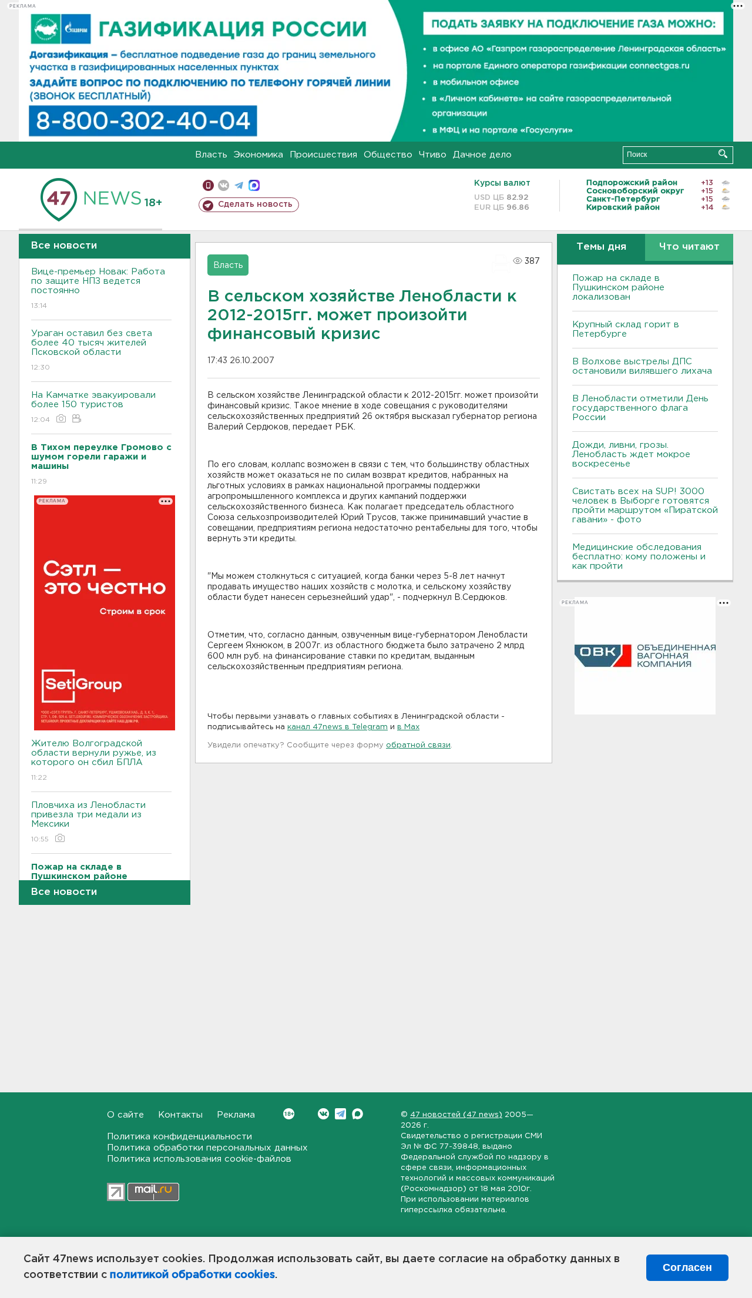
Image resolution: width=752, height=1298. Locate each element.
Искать (723, 153)
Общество (388, 155)
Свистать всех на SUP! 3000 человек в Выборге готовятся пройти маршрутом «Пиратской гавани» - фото (645, 506)
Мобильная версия (208, 185)
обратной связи (418, 745)
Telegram (340, 1113)
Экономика (258, 155)
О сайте (125, 1115)
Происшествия (323, 155)
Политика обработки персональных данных (207, 1148)
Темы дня (601, 247)
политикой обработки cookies (192, 1275)
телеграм (238, 185)
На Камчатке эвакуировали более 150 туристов (93, 407)
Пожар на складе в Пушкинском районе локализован (618, 287)
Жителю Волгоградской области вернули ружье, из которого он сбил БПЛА (93, 760)
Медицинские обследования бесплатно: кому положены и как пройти (639, 557)
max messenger (254, 185)
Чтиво (432, 155)
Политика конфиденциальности (179, 1137)
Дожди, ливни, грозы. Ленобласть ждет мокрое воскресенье (631, 454)
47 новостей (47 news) (456, 1115)
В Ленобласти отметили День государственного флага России (640, 408)
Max (357, 1113)
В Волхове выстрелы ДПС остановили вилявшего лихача (642, 366)
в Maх (408, 727)
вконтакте (223, 185)
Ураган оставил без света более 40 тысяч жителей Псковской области (91, 350)
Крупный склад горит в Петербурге (625, 329)
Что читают (689, 247)
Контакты (180, 1115)
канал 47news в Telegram (337, 727)
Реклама (236, 1115)
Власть (211, 155)
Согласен (687, 1267)
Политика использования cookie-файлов (199, 1159)
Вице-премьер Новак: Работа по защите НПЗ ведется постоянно (98, 288)
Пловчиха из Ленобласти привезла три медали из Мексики (88, 822)
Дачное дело (482, 155)
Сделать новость (255, 204)
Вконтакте (323, 1113)
